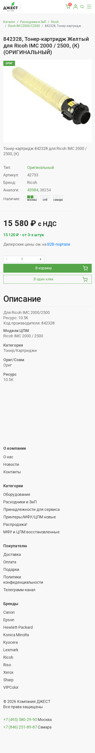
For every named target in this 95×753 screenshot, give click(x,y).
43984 (32, 190)
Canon (9, 612)
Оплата (9, 562)
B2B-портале (58, 244)
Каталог (9, 22)
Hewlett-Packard (18, 627)
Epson (8, 619)
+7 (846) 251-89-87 (20, 727)
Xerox (8, 672)
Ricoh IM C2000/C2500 (24, 26)
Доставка (12, 554)
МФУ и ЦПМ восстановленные (31, 532)
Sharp (8, 680)
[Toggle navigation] (88, 6)
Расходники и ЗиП (33, 22)
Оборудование (16, 494)
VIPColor (11, 687)
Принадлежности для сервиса (31, 509)
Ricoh (55, 22)
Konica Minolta (16, 634)
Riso (7, 664)
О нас (8, 457)
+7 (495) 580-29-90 (20, 719)
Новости (11, 464)
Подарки (11, 569)
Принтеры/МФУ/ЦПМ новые (29, 517)
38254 (45, 190)
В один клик (43, 279)
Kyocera (10, 642)
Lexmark (10, 649)
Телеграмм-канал (19, 589)
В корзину (43, 268)
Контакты (12, 472)
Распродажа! (15, 524)
